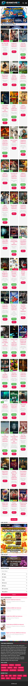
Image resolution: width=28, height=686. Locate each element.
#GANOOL (10, 667)
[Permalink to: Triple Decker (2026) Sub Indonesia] (14, 97)
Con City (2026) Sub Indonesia (23, 45)
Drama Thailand (5, 49)
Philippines (14, 145)
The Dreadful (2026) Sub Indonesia (5, 375)
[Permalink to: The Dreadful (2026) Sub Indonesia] (5, 365)
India (23, 51)
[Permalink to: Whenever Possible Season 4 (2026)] (14, 264)
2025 (3, 113)
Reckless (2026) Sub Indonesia (14, 374)
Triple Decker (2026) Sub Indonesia (14, 108)
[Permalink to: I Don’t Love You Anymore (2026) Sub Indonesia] (14, 331)
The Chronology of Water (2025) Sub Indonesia (5, 438)
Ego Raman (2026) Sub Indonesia (5, 76)
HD (2, 41)
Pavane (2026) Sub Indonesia (5, 406)
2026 (3, 47)
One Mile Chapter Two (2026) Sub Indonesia (23, 308)
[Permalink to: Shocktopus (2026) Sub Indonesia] (14, 197)
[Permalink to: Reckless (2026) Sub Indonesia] (14, 365)
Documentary (14, 446)
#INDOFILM (21, 667)
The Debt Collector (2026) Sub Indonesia (5, 142)
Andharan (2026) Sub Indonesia (14, 45)
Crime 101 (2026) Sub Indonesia (5, 306)
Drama (6, 47)
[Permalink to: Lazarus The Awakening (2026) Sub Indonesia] (23, 331)
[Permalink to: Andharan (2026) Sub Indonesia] (14, 35)
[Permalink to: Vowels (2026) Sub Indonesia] (5, 165)
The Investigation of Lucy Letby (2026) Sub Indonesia (14, 439)
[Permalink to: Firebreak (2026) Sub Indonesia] (23, 365)
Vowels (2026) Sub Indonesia (5, 175)
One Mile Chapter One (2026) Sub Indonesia (5, 342)
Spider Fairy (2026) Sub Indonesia (5, 504)
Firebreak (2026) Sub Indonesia (23, 374)
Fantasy (24, 347)
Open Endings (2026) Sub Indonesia (5, 208)
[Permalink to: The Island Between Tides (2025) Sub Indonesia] (5, 97)
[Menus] (26, 3)
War (24, 479)
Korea (14, 281)
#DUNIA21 (11, 665)
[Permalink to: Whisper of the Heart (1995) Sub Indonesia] (14, 297)
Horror (6, 113)
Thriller (15, 48)
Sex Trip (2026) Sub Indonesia (23, 436)
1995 (14, 311)
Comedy (24, 48)
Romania (23, 510)
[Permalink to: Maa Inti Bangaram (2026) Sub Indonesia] (5, 264)
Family (15, 314)
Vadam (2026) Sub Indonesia (23, 107)
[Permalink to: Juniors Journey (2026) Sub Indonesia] (14, 67)
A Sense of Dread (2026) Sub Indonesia (14, 242)
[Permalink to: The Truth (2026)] (23, 396)
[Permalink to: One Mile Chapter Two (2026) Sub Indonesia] (23, 297)
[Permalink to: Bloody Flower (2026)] (23, 264)
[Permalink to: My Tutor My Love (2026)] (5, 35)
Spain (14, 181)
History (22, 479)
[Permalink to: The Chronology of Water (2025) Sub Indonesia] (5, 427)
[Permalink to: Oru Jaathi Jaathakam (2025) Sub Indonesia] (23, 232)
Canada (4, 116)
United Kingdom (5, 312)
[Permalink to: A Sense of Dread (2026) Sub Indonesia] (14, 232)
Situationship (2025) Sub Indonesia (23, 504)
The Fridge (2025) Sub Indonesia (5, 241)
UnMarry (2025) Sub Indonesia (23, 175)
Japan (14, 315)
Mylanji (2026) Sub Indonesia (23, 76)
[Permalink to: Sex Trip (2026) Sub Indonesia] (23, 427)
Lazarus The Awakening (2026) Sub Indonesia (23, 342)
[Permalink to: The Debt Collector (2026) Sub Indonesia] (5, 132)
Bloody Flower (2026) (23, 273)
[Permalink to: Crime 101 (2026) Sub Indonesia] (5, 297)
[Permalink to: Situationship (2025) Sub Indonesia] (23, 495)
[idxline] (20, 20)
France (15, 411)
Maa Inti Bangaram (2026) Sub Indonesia (5, 274)
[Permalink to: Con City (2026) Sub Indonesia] (23, 35)
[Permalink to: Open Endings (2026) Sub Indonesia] (5, 197)
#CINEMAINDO (4, 665)
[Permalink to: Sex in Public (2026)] (14, 132)
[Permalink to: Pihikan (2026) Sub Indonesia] (14, 495)
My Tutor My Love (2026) (5, 44)
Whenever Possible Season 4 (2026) (14, 274)
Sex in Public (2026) (14, 141)
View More (14, 519)
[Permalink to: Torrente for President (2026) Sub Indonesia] (14, 165)
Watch (5, 53)
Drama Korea (23, 278)
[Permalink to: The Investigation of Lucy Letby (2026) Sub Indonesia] (14, 427)
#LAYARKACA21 (5, 670)
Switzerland (4, 445)
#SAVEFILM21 (20, 670)
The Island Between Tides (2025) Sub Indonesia (5, 108)
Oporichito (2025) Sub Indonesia (5, 473)
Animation (14, 313)
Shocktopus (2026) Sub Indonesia (14, 207)
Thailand (5, 50)
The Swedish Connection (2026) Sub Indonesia (23, 474)
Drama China (23, 409)
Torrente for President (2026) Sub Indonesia (14, 176)
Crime (21, 49)
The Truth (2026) (23, 405)
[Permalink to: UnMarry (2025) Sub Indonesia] (23, 165)
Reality (15, 279)
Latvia (6, 444)
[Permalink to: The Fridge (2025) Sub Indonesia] (5, 232)
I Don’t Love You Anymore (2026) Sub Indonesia (14, 342)
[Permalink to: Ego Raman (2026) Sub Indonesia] (5, 67)
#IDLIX (15, 667)
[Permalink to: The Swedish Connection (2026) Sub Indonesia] (23, 463)
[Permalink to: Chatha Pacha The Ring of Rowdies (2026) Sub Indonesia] (14, 463)
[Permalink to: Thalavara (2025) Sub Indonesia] (23, 197)
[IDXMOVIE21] (10, 3)
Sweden (23, 480)
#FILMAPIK (4, 667)
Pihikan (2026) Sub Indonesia (14, 504)
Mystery (3, 115)
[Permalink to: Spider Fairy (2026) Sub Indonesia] (5, 495)
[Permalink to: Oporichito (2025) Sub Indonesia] (5, 463)
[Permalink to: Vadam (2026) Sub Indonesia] (23, 97)
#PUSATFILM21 (13, 670)
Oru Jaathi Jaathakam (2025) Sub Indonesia (23, 242)
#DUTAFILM (18, 665)
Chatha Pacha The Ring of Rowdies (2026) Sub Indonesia (14, 475)
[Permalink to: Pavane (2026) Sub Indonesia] (5, 396)
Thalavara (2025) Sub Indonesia (23, 207)
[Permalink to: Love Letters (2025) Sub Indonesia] (14, 396)
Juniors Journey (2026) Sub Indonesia (14, 77)
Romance (22, 81)
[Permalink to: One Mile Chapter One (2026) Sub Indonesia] (5, 331)
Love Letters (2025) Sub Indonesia (14, 406)
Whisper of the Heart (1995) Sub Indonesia (14, 307)
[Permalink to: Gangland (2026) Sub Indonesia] (23, 132)
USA (7, 116)
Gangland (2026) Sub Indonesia (23, 141)
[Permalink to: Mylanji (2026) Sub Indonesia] (23, 67)
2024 (7, 601)
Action (24, 110)
